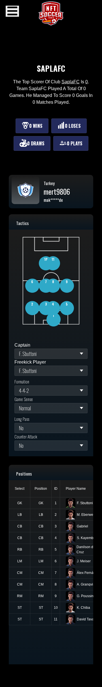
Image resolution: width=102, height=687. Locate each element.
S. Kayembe (86, 538)
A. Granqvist (86, 584)
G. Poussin (85, 596)
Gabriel (82, 526)
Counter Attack (25, 436)
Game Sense (23, 399)
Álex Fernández (89, 573)
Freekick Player (30, 362)
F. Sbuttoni (85, 503)
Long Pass (21, 419)
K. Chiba (83, 608)
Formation (21, 381)
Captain (22, 345)
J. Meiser (84, 561)
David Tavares (88, 619)
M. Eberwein (86, 515)
